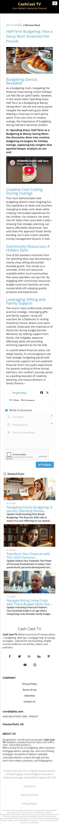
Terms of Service (29, 794)
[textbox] (29, 6)
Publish (46, 464)
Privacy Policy (29, 803)
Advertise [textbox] (29, 696)
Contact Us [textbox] (30, 701)
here (36, 823)
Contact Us (30, 786)
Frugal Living (19, 392)
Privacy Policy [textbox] (29, 684)
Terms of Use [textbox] (29, 690)
